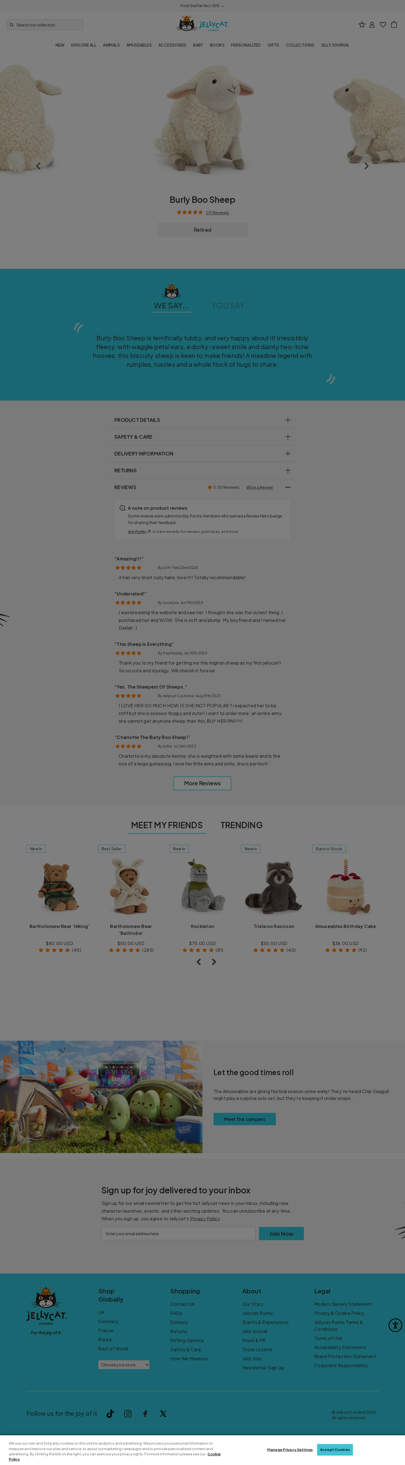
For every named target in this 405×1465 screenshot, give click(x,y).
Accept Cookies (335, 1449)
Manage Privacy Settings (290, 1449)
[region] (202, 1450)
